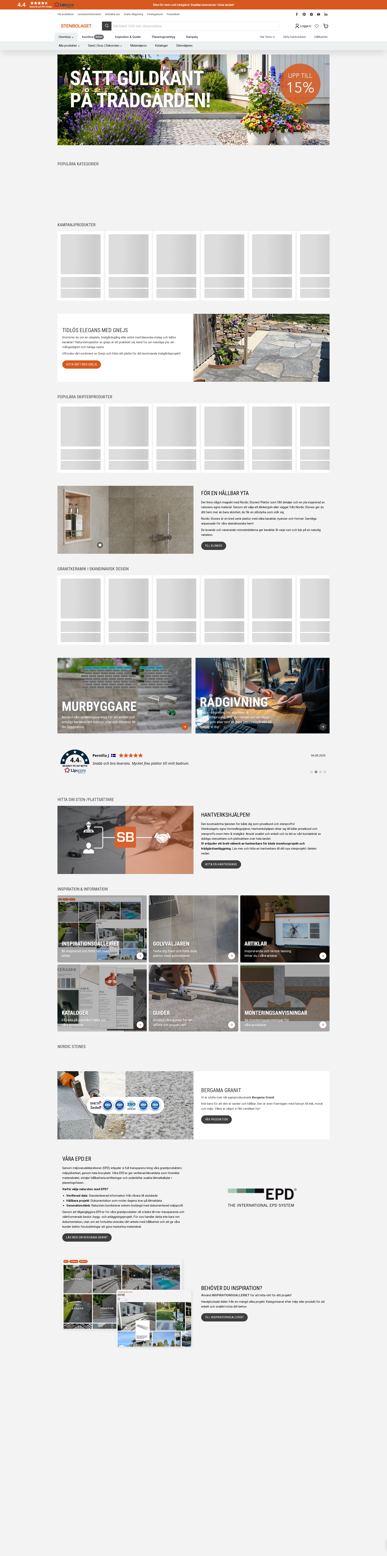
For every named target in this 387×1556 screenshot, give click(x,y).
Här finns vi (267, 37)
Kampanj (192, 37)
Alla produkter (68, 45)
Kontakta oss (112, 14)
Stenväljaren (184, 45)
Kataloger (161, 45)
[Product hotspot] (100, 545)
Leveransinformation (89, 14)
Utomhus (65, 37)
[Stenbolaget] (76, 26)
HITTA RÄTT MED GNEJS (81, 364)
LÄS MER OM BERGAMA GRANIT (87, 1237)
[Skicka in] (106, 26)
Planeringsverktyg (163, 37)
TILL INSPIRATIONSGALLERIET (224, 1317)
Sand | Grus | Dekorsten (103, 45)
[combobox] (190, 26)
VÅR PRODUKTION (216, 1119)
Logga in (305, 26)
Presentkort (173, 14)
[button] (44, 4)
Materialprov (138, 45)
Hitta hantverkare (294, 37)
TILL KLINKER (213, 546)
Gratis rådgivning (133, 14)
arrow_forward (185, 727)
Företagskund (155, 14)
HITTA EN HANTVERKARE (221, 864)
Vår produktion (65, 14)
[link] (193, 762)
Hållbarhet (321, 37)
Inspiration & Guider (128, 37)
